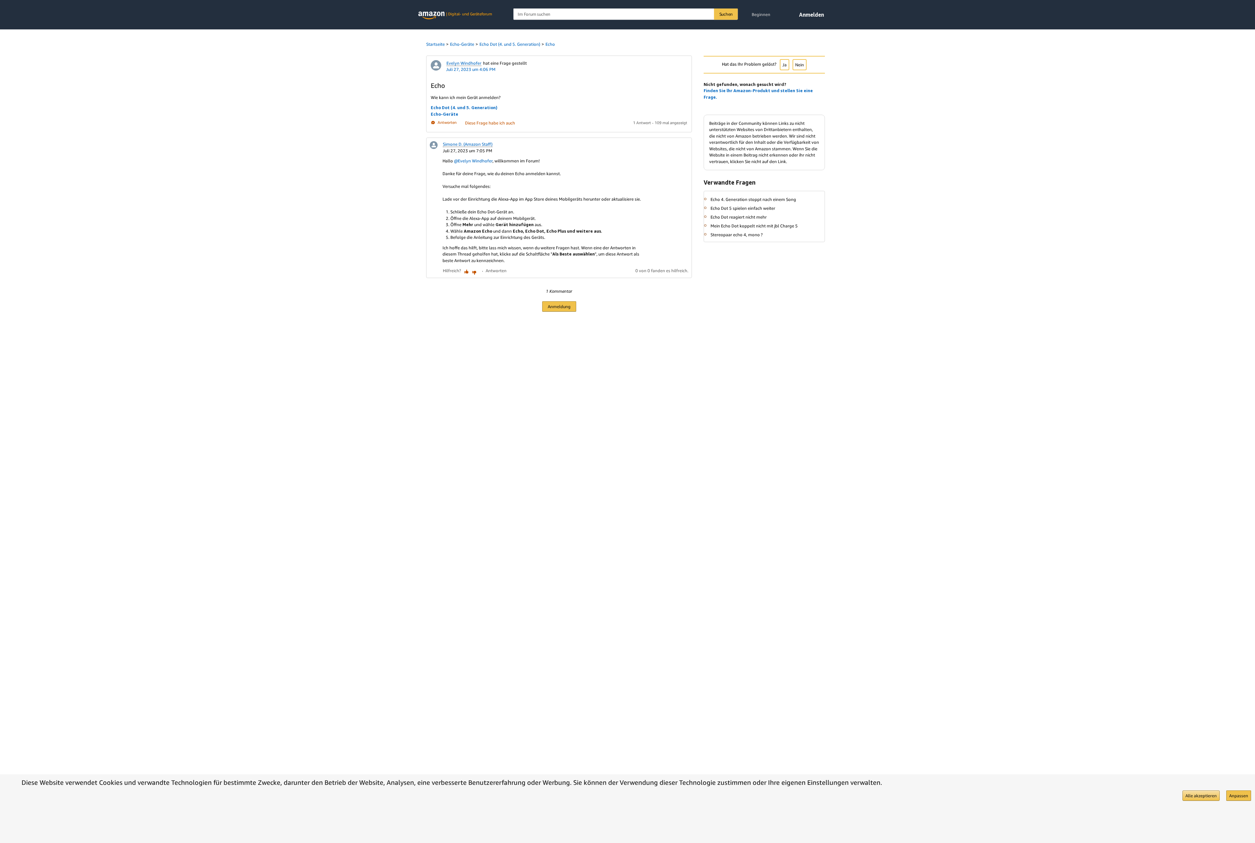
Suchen (726, 14)
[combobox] (625, 14)
